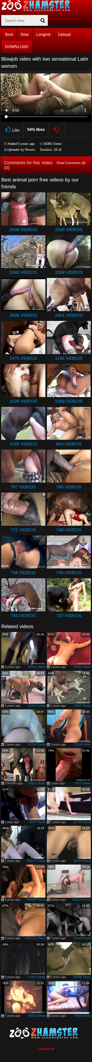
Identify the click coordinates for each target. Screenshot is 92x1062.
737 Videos (68, 615)
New (25, 34)
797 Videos (23, 486)
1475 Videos (23, 358)
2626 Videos (69, 229)
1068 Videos (69, 401)
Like (16, 130)
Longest (43, 34)
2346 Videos (23, 272)
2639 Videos (23, 229)
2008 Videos (23, 315)
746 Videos (23, 572)
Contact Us (46, 1049)
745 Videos (68, 572)
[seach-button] (43, 20)
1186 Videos (68, 358)
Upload (64, 34)
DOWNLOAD (16, 47)
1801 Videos (69, 315)
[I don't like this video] (57, 129)
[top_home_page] (38, 5)
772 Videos (23, 529)
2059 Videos (69, 272)
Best (9, 34)
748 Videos (68, 529)
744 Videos (23, 615)
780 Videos (68, 486)
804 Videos (68, 443)
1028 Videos (23, 443)
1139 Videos (23, 401)
